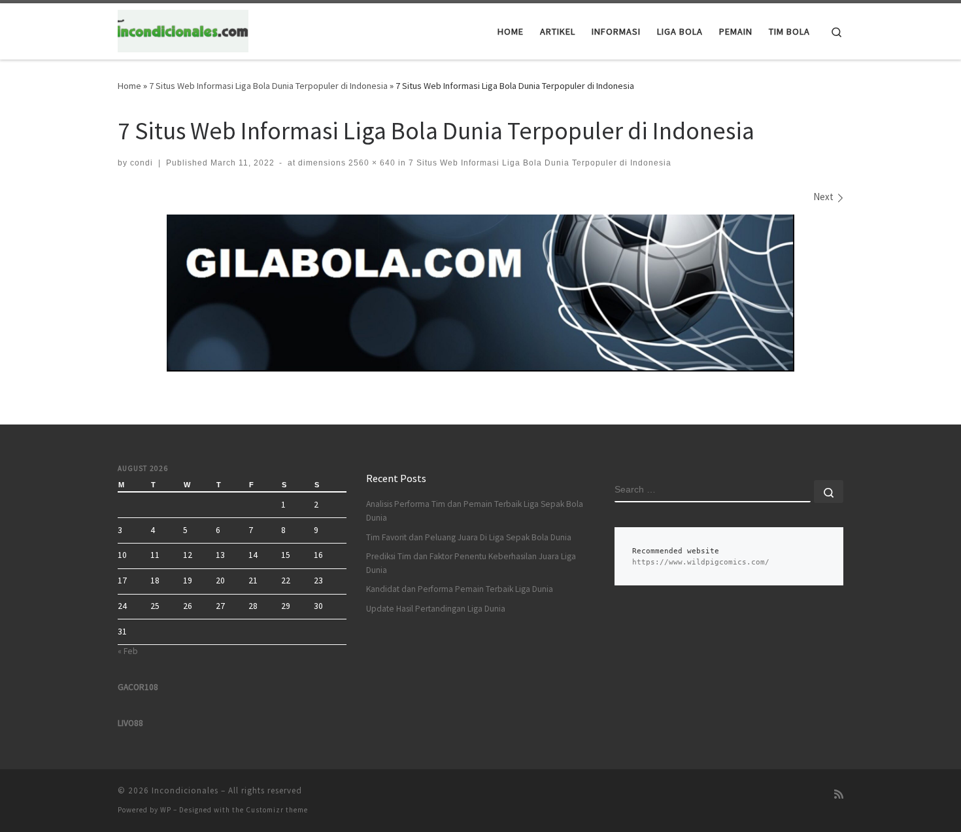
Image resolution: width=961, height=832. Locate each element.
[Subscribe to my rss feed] (838, 794)
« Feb (128, 651)
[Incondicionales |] (183, 29)
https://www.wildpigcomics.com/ (700, 562)
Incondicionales (185, 790)
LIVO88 (130, 723)
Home (129, 86)
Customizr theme (277, 809)
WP (165, 809)
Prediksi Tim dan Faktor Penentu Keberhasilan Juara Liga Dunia (471, 563)
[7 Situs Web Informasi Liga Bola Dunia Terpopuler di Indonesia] (480, 293)
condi (141, 162)
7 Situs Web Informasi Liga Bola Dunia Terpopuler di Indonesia (268, 86)
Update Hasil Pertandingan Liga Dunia (435, 608)
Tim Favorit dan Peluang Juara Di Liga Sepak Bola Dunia (468, 537)
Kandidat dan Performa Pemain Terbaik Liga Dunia (459, 589)
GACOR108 (138, 687)
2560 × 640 (371, 162)
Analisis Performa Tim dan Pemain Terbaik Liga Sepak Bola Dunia (474, 510)
